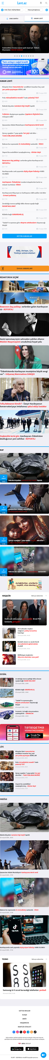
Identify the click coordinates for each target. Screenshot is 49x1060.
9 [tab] (33, 56)
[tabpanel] (24, 38)
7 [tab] (28, 56)
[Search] (46, 3)
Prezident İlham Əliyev (32, 10)
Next (46, 10)
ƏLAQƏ (24, 1015)
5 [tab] (23, 56)
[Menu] (3, 3)
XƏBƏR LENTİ (6, 81)
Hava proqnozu (10, 10)
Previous (2, 10)
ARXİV (24, 1019)
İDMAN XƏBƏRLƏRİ (24, 268)
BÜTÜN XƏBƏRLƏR (24, 236)
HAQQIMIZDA (24, 1023)
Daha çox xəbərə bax (37, 596)
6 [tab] (26, 56)
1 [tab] (14, 56)
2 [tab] (17, 56)
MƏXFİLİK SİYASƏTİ (24, 1027)
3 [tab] (19, 56)
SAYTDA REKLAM (24, 1011)
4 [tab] (21, 56)
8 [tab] (30, 56)
